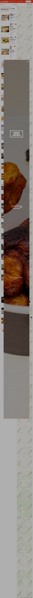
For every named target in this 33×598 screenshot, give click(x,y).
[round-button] (28, 61)
